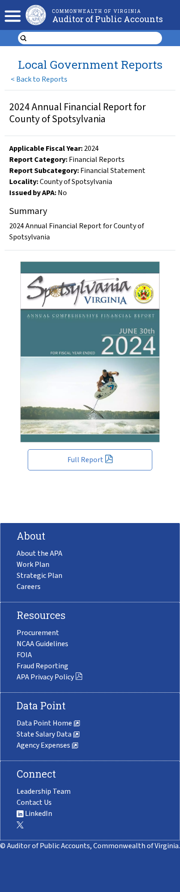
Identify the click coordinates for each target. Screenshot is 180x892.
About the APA (39, 553)
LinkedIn (38, 814)
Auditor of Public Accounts (107, 18)
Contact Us (34, 802)
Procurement (38, 633)
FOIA (24, 655)
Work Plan (33, 564)
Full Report (85, 460)
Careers (29, 587)
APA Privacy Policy (45, 677)
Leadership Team (44, 791)
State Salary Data (45, 734)
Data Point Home (45, 723)
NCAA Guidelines (42, 644)
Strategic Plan (39, 576)
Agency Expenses (44, 745)
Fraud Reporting (42, 666)
